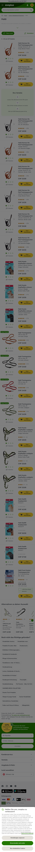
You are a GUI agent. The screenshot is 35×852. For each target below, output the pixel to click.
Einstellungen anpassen (17, 838)
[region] (17, 829)
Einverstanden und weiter (17, 843)
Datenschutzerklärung (27, 833)
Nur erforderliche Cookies (17, 848)
